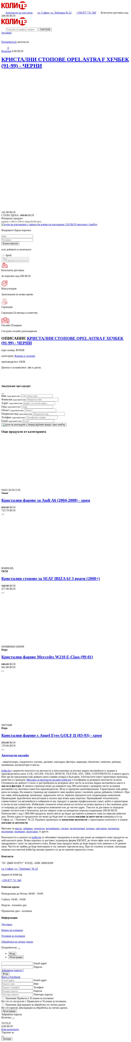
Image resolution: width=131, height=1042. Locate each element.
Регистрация (9, 1011)
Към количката (10, 1029)
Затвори (7, 1039)
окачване (19, 831)
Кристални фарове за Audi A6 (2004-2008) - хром (45, 500)
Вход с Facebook (10, 976)
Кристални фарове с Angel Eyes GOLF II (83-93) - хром (51, 735)
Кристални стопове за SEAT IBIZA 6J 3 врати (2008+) (50, 578)
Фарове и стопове (24, 355)
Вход (5, 973)
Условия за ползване (13, 936)
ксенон (90, 828)
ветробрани (52, 828)
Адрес (12, 403)
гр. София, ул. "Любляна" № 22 (19, 868)
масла (18, 828)
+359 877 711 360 (86, 12)
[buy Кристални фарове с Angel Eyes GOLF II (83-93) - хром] (2, 749)
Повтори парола (43, 994)
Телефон (13, 417)
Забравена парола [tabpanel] (11, 1014)
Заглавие (6, 32)
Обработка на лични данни (17, 941)
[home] (14, 8)
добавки (28, 828)
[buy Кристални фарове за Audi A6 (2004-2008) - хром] (2, 514)
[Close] (2, 393)
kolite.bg (6, 770)
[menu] (4, 38)
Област (12, 410)
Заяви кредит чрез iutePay (51, 424)
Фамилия (13, 399)
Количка (6, 51)
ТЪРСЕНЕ (45, 29)
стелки (65, 828)
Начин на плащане (12, 930)
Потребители (9, 41)
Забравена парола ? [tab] (12, 970)
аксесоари (32, 831)
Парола (38, 966)
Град (11, 406)
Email (11, 420)
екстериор (7, 831)
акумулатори (77, 828)
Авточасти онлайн (15, 755)
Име (10, 395)
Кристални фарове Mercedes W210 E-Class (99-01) (47, 657)
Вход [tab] (12, 953)
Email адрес (40, 963)
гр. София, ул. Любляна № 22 (54, 12)
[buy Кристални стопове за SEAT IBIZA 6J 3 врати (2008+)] (2, 592)
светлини (101, 828)
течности (39, 828)
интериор (113, 828)
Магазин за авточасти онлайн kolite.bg (48, 779)
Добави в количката (17, 261)
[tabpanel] (65, 970)
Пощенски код (16, 413)
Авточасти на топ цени (19, 12)
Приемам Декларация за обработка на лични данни (35, 1004)
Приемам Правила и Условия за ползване (29, 998)
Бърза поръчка (10, 243)
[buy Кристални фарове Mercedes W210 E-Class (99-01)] (2, 671)
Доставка (6, 924)
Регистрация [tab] (16, 957)
